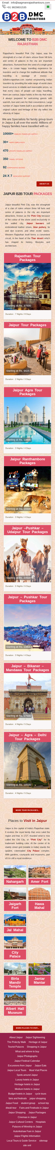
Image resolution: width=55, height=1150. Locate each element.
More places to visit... (27, 1028)
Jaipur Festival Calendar (27, 1061)
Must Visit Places (38, 1070)
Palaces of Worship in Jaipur (27, 1126)
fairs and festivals (18, 1098)
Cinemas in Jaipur (27, 1117)
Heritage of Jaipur (38, 1042)
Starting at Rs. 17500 (18, 715)
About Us (44, 184)
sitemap (43, 1140)
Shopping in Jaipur (36, 1047)
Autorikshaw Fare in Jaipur (27, 1131)
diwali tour (11, 1108)
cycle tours (40, 1093)
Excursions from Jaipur (20, 1065)
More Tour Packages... (27, 810)
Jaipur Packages (37, 1112)
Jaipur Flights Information (27, 1136)
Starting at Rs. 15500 (18, 508)
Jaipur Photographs (27, 1056)
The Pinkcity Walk (16, 1042)
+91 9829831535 (16, 7)
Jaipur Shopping (17, 1112)
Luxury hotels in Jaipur (27, 1079)
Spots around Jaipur (27, 1075)
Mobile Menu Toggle (48, 7)
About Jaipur (16, 1037)
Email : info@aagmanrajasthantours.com (26, 2)
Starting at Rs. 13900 (18, 439)
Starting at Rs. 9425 (17, 370)
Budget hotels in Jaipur (20, 1093)
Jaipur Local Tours (16, 1070)
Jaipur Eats (40, 1065)
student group (28, 1103)
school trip (43, 1103)
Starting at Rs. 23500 (18, 577)
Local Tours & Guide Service (21, 1140)
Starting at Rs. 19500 (18, 784)
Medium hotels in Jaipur (27, 1089)
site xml (27, 1145)
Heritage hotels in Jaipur (27, 1084)
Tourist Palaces (16, 1047)
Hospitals (41, 1122)
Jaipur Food (12, 1103)
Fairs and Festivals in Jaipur (34, 1108)
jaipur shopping (38, 1098)
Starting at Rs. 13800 (18, 646)
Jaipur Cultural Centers (21, 1122)
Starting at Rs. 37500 (18, 305)
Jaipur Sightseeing (35, 1037)
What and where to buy (27, 1051)
